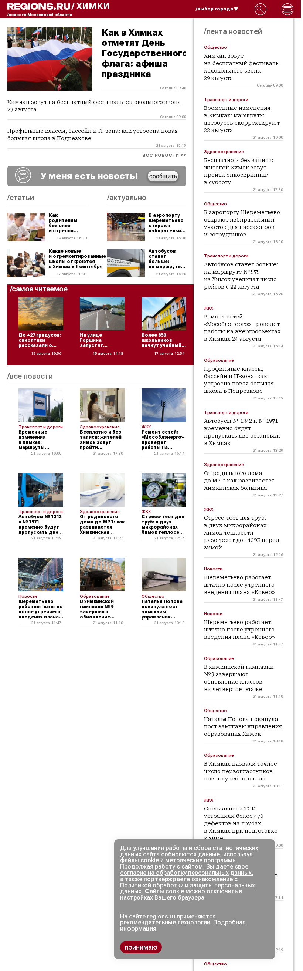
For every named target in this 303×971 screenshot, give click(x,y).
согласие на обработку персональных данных (186, 872)
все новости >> (164, 155)
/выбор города (214, 8)
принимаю (141, 947)
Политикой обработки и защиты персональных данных (187, 888)
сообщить (163, 176)
